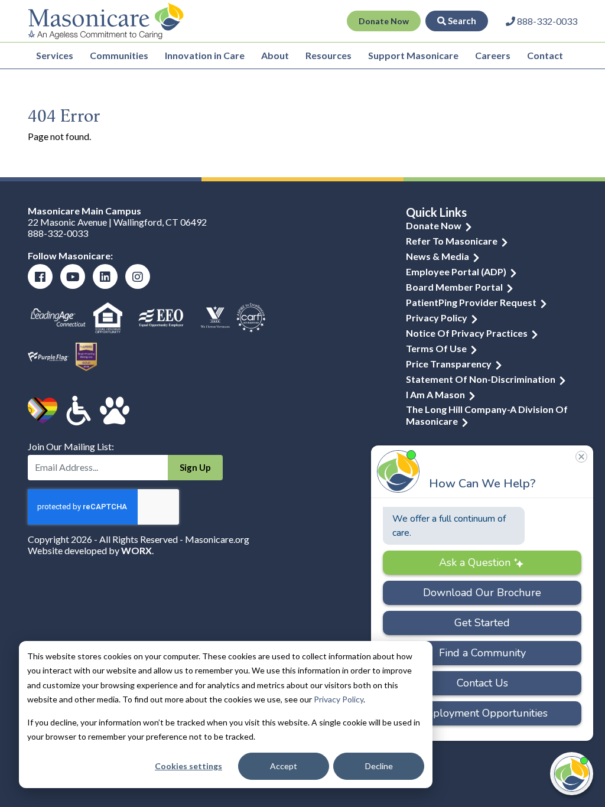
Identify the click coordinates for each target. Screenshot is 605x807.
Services (54, 55)
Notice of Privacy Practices (467, 333)
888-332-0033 (58, 233)
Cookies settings (188, 766)
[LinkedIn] (105, 276)
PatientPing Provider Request (471, 302)
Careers (492, 55)
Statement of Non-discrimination (480, 379)
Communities (119, 55)
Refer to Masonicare (451, 240)
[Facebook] (40, 276)
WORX (136, 550)
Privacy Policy (338, 699)
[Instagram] (137, 276)
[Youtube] (72, 276)
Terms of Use (436, 348)
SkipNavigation (230, 21)
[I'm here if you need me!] (571, 773)
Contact (545, 55)
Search (461, 20)
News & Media (437, 256)
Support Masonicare (413, 55)
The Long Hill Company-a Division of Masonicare (487, 415)
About (275, 55)
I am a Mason (435, 394)
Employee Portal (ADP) (456, 271)
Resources (328, 55)
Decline (379, 766)
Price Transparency (449, 363)
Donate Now (384, 21)
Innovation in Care (205, 55)
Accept (283, 766)
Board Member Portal (454, 286)
